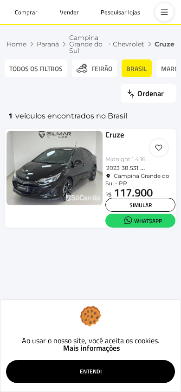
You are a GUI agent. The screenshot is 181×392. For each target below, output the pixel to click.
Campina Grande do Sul (86, 44)
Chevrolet (128, 44)
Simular (140, 205)
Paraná (48, 44)
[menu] (164, 12)
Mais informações (91, 348)
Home (16, 44)
